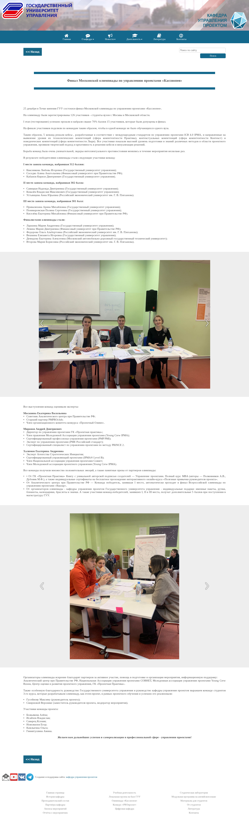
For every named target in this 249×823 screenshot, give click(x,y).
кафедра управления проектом (81, 777)
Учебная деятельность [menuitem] (124, 792)
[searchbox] (202, 50)
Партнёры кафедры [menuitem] (55, 804)
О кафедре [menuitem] (87, 39)
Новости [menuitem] (109, 39)
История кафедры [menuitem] (55, 796)
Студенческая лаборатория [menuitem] (194, 792)
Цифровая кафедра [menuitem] (124, 808)
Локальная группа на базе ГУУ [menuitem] (124, 796)
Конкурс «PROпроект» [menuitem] (124, 804)
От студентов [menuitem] (194, 804)
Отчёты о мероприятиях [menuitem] (55, 812)
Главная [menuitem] (67, 39)
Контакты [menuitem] (181, 39)
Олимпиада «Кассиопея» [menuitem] (124, 800)
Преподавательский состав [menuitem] (55, 800)
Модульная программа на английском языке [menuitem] (194, 796)
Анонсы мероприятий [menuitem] (55, 808)
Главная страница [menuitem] (55, 792)
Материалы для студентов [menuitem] (193, 800)
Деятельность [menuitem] (134, 39)
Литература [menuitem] (159, 39)
